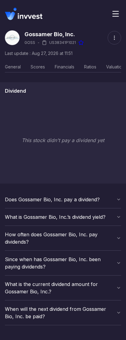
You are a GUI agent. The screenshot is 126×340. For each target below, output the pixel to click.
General (13, 66)
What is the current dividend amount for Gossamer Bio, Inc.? (51, 288)
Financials (64, 66)
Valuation (115, 66)
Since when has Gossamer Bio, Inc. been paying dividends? (53, 263)
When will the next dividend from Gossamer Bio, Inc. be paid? (55, 312)
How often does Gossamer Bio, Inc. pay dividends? (51, 238)
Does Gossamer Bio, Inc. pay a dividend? (52, 199)
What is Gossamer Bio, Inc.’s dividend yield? (55, 217)
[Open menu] (115, 13)
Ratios (90, 66)
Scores (38, 66)
